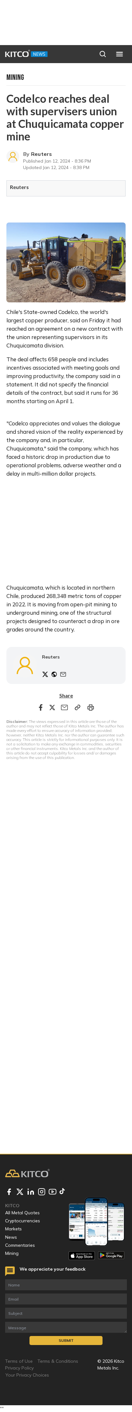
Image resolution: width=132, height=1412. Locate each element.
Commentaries (20, 1245)
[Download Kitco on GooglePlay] (111, 1255)
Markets (13, 1229)
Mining (12, 1253)
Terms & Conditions (57, 1361)
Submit (66, 1340)
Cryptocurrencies (22, 1221)
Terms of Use (19, 1361)
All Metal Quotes (22, 1213)
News (11, 1237)
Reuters (41, 154)
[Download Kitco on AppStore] (82, 1255)
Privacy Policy (19, 1368)
